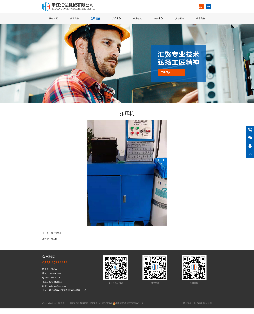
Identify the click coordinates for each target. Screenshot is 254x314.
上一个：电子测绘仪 (51, 233)
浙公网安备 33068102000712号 (130, 303)
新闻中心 (158, 18)
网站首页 (53, 18)
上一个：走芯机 (49, 239)
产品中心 (116, 18)
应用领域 (137, 18)
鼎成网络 (198, 303)
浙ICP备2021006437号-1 (101, 303)
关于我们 (74, 18)
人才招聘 (179, 18)
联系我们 (200, 18)
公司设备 (95, 18)
